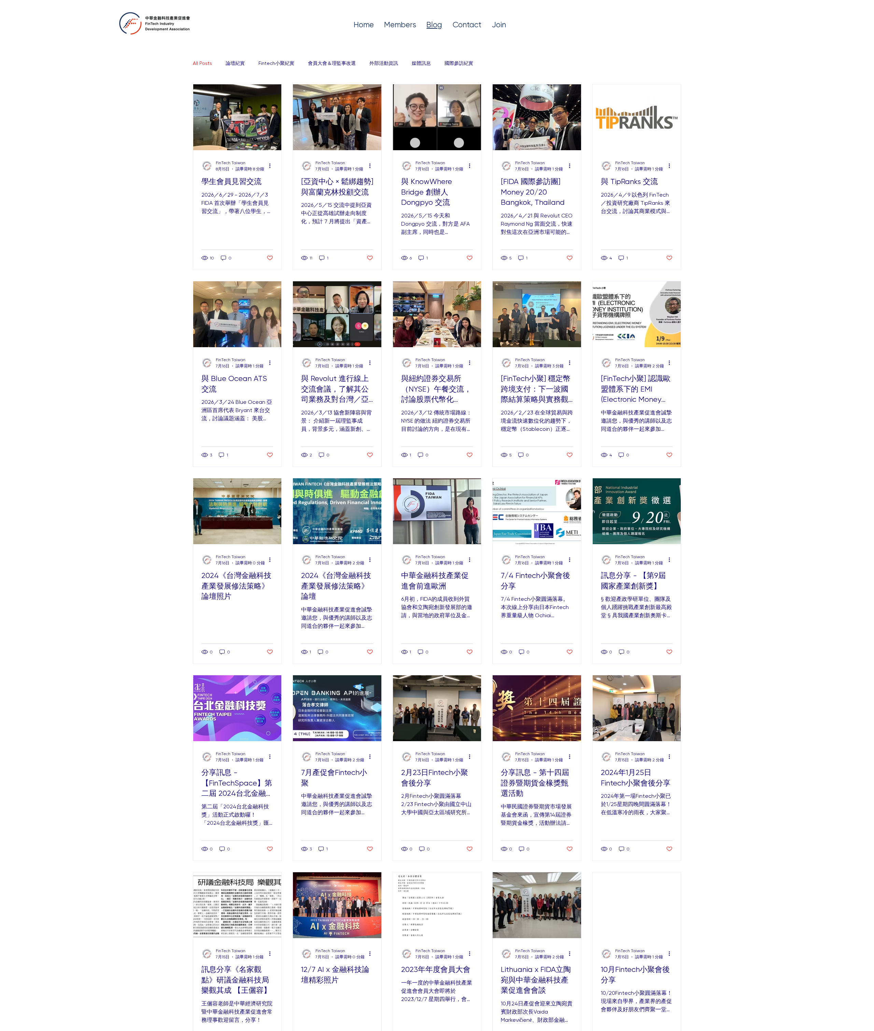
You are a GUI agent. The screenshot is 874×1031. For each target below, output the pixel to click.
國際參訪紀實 (459, 63)
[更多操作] (272, 166)
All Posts (202, 63)
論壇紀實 (235, 63)
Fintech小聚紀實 (276, 63)
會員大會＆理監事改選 (332, 63)
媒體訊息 (421, 63)
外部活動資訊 (383, 63)
